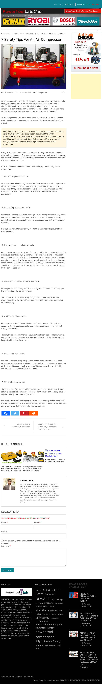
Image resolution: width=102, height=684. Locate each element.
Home (3, 33)
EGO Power (39, 603)
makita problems (42, 614)
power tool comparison (45, 634)
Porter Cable (41, 621)
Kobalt (46, 606)
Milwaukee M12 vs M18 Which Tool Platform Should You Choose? (88, 636)
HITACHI (38, 606)
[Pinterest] (24, 413)
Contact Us (81, 4)
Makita (40, 610)
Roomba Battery (52, 641)
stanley (52, 645)
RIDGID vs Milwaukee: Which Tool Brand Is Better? (88, 597)
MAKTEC (54, 614)
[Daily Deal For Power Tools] (86, 33)
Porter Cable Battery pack (48, 624)
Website (4, 531)
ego (61, 600)
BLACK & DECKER (50, 590)
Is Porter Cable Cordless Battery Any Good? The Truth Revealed (47, 426)
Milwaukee (42, 617)
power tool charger (44, 627)
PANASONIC (54, 618)
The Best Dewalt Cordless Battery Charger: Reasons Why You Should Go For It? (11, 468)
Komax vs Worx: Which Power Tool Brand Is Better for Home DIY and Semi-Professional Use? (89, 657)
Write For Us (69, 4)
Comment (6, 546)
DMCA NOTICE (95, 680)
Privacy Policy (38, 680)
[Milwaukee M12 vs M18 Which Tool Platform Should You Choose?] (73, 634)
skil (46, 645)
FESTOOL (49, 603)
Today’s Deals (94, 4)
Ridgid (38, 641)
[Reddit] (33, 413)
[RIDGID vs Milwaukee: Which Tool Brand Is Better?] (73, 595)
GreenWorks (59, 603)
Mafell (52, 606)
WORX (37, 648)
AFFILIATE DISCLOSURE (81, 680)
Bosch (39, 594)
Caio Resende (8, 92)
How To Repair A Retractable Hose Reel (20, 425)
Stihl (59, 645)
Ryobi (39, 645)
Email (37, 522)
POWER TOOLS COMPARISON (78, 586)
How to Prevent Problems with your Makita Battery (55, 460)
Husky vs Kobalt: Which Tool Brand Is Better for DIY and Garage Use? (89, 617)
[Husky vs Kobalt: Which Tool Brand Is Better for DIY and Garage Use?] (73, 615)
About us (57, 4)
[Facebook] (5, 413)
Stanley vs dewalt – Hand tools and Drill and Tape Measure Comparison (32, 468)
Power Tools (13, 33)
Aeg (36, 590)
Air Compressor (26, 33)
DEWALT (42, 598)
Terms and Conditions (51, 680)
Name (4, 522)
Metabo (60, 614)
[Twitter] (15, 413)
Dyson (55, 599)
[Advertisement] (86, 86)
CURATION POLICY (66, 680)
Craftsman (50, 594)
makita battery (55, 610)
